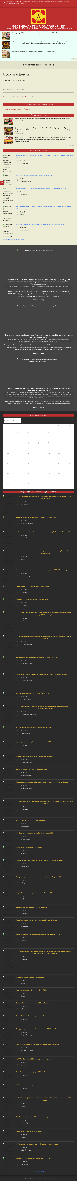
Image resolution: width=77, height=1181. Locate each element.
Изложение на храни (28, 286)
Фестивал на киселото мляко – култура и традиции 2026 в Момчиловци (40, 224)
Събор (24, 396)
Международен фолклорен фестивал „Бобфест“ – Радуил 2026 (38, 877)
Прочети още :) (38, 300)
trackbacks (23, 97)
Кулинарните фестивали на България (17, 109)
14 (49, 453)
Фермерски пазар (24, 341)
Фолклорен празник (37, 341)
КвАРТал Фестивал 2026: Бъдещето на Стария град (35, 1059)
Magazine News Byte (36, 1178)
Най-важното (54, 286)
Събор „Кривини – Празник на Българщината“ (32, 907)
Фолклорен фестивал (51, 341)
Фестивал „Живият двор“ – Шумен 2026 (30, 977)
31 (49, 433)
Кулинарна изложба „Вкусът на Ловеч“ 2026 (31, 990)
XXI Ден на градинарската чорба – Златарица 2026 (34, 833)
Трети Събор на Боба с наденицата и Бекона (32, 1016)
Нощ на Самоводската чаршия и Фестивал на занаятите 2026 (38, 1045)
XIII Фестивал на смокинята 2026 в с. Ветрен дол (33, 727)
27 (38, 474)
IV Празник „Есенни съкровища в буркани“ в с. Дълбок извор (37, 1144)
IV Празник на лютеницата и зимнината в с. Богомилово (36, 1085)
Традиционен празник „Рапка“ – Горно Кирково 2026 (35, 756)
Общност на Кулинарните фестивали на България (38, 394)
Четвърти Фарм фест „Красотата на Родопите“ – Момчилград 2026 (40, 860)
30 (69, 474)
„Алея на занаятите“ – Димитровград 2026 (31, 769)
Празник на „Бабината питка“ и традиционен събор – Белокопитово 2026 (42, 674)
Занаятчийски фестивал (40, 392)
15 (59, 453)
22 (59, 463)
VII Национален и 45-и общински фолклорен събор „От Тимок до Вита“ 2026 (41, 189)
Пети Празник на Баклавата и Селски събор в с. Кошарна (36, 920)
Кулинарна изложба (53, 339)
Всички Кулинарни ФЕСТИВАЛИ (13, 240)
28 (49, 473)
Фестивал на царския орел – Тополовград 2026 (33, 1158)
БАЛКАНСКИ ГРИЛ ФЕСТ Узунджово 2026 (31, 820)
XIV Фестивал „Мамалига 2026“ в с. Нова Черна (33, 1117)
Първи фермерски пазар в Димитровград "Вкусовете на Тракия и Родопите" (43, 782)
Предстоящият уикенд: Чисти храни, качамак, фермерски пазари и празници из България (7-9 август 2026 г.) (38, 389)
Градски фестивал (26, 339)
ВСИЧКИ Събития (38, 1171)
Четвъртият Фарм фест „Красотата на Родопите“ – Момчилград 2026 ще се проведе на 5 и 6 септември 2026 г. (38, 336)
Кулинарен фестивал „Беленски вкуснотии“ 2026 (33, 742)
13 (38, 453)
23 (69, 463)
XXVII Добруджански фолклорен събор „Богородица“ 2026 (37, 657)
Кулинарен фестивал (42, 286)
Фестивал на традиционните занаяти (50, 396)
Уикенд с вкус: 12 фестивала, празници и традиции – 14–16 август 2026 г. (34, 51)
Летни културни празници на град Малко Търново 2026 (34, 175)
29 (59, 474)
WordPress (51, 1178)
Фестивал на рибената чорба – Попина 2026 (32, 599)
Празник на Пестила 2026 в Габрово (29, 847)
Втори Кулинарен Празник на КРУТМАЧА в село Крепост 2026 (38, 934)
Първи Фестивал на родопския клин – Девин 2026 (34, 893)
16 (69, 453)
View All (74, 58)
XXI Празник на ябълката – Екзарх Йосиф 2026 (32, 693)
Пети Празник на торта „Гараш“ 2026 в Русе (31, 1072)
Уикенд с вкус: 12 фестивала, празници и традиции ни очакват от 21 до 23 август (36, 33)
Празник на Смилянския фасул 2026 (29, 1131)
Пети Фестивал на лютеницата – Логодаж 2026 (33, 587)
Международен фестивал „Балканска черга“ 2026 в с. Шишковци (39, 1029)
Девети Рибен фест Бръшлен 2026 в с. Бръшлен (33, 1003)
